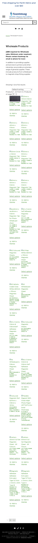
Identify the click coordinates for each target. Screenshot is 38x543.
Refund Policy (25, 533)
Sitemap (32, 536)
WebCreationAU (26, 537)
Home (8, 35)
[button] (15, 114)
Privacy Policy (13, 533)
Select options (15, 109)
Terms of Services (28, 532)
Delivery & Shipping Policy (11, 532)
